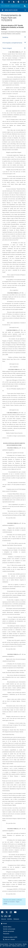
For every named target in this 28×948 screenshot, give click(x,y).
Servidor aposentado (8, 931)
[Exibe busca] (25, 6)
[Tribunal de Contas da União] (9, 916)
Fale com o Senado (10, 939)
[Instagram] (11, 912)
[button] (9, 2)
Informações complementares (12, 43)
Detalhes (5, 37)
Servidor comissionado (9, 929)
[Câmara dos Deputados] (2, 916)
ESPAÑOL (9, 919)
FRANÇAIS (16, 919)
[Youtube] (14, 912)
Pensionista (6, 933)
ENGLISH (3, 919)
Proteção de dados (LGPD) (10, 937)
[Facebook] (2, 912)
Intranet (4, 923)
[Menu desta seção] (2, 10)
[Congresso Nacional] (6, 916)
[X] (6, 912)
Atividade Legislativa (10, 6)
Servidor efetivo (7, 926)
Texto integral (7, 48)
